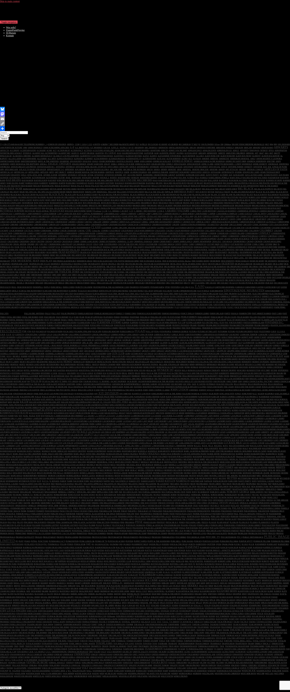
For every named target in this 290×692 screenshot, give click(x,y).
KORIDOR (173, 410)
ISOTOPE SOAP (20, 381)
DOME (149, 277)
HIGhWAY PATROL (150, 364)
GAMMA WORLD (118, 334)
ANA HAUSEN (76, 161)
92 (199, 144)
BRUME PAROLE (259, 205)
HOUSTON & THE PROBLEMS (92, 370)
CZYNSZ (268, 244)
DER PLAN (46, 261)
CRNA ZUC (216, 241)
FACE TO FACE (241, 307)
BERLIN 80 (195, 186)
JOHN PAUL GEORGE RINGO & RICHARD (232, 390)
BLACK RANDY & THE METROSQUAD (163, 194)
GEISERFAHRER (274, 337)
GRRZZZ (160, 351)
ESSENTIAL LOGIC (76, 304)
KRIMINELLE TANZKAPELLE (221, 413)
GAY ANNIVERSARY (50, 337)
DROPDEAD (150, 283)
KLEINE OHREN (32, 407)
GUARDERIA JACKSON (264, 351)
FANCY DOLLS (187, 313)
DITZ (34, 277)
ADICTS (164, 150)
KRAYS (129, 413)
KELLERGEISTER (140, 399)
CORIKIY (216, 236)
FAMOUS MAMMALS (171, 313)
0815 (267, 144)
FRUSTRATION (11, 331)
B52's (197, 178)
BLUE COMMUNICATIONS (114, 197)
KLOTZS (76, 407)
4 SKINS (104, 144)
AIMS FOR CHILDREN (235, 153)
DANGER (252, 247)
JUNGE (238, 394)
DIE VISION (167, 272)
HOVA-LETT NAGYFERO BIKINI (119, 370)
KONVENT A (125, 410)
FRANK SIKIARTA (262, 325)
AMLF (253, 158)
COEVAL (81, 230)
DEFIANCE (203, 255)
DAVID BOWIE (157, 250)
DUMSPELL (38, 287)
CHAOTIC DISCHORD (143, 219)
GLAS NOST (173, 343)
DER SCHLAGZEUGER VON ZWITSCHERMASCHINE (116, 261)
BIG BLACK (246, 188)
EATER (284, 287)
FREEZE (122, 328)
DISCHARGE (130, 275)
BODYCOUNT (39, 200)
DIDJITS (34, 266)
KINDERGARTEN (191, 402)
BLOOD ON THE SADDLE (65, 197)
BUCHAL (50, 208)
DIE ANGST (111, 266)
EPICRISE (128, 299)
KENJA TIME (165, 399)
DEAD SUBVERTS (150, 252)
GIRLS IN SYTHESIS (140, 343)
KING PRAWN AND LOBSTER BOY (52, 405)
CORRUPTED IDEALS (249, 236)
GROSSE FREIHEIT (132, 351)
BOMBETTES (125, 200)
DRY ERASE (211, 283)
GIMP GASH (35, 343)
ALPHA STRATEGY (64, 158)
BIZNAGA (219, 192)
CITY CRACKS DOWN (278, 224)
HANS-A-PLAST (274, 356)
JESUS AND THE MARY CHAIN (247, 387)
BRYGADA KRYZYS (32, 208)
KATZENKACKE (76, 399)
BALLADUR (213, 180)
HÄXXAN (49, 356)
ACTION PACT (77, 150)
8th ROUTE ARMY (127, 144)
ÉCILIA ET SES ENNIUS (88, 291)
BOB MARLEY (6, 200)
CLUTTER (169, 228)
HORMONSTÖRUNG (257, 367)
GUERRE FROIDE (37, 353)
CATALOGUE (10, 216)
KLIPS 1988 (51, 407)
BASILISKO (71, 183)
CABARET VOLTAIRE (177, 210)
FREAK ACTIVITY (64, 328)
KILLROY (142, 402)
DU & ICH (233, 283)
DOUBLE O (13, 280)
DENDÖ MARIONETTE (127, 258)
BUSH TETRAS (220, 208)
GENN (78, 340)
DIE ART (120, 266)
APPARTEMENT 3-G (55, 169)
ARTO (51, 172)
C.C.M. (105, 211)
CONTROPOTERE (178, 236)
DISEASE (215, 275)
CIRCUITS (247, 224)
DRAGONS (270, 280)
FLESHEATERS (83, 322)
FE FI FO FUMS (173, 317)
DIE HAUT (66, 269)
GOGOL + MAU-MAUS (52, 345)
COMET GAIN (40, 233)
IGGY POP (213, 373)
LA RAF (143, 418)
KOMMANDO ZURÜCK (270, 407)
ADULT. (236, 150)
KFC (254, 399)
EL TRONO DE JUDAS (159, 296)
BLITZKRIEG (12, 197)
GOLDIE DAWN (192, 345)
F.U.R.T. (230, 307)
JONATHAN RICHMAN (23, 394)
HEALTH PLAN (199, 359)
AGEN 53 (75, 153)
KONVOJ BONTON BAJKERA (144, 410)
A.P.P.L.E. (115, 147)
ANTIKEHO (154, 167)
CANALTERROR (49, 214)
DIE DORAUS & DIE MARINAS (213, 266)
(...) (45, 144)
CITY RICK (5, 228)
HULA (184, 370)
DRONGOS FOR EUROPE (123, 283)
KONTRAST (72, 410)
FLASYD (278, 320)
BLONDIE (41, 197)
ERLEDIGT (136, 302)
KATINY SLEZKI (62, 399)
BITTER (211, 192)
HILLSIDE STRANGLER (169, 364)
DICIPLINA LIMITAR (243, 264)
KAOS (162, 397)
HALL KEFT (106, 356)
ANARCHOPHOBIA (107, 161)
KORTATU (226, 410)
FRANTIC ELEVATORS (280, 325)
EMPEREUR (9, 299)
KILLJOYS (133, 402)
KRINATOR (239, 413)
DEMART (28, 258)
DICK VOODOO (13, 266)
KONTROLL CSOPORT (97, 410)
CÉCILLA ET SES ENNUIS (158, 216)
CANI (59, 214)
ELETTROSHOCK (88, 296)
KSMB (11, 416)
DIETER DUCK (33, 272)
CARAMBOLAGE (111, 214)
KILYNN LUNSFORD (156, 402)
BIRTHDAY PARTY (184, 191)
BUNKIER (171, 208)
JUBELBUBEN (157, 394)
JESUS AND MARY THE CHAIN (220, 387)
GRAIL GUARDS (123, 348)
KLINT (42, 407)
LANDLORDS (49, 418)
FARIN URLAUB (217, 313)
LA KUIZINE (276, 416)
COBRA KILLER (225, 228)
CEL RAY (198, 216)
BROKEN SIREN (139, 205)
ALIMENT (256, 156)
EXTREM (97, 307)
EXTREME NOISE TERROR (113, 307)
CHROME (14, 224)
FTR (29, 331)
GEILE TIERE (215, 337)
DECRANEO (116, 255)
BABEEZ (204, 178)
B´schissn (97, 211)
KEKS (113, 399)
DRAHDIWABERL (8, 283)
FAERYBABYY (267, 307)
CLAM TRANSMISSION (80, 228)
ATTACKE (82, 175)
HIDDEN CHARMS (108, 364)
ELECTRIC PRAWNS (228, 294)
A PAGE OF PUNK (279, 167)
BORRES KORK (221, 200)
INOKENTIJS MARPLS (9, 379)
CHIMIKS (114, 222)
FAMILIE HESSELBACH (104, 313)
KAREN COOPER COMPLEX (232, 397)
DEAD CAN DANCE (14, 252)
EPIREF (158, 299)
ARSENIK (213, 169)
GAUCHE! (36, 337)
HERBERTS (246, 362)
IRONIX (205, 379)
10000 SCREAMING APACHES (56, 147)
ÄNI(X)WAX (254, 150)
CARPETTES (156, 214)
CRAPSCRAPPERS (208, 239)
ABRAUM (238, 147)
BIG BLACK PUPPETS (263, 189)
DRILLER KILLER (104, 283)
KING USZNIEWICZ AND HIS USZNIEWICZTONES (131, 405)
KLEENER (10, 407)
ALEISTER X (119, 156)
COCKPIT (4, 230)
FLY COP (181, 322)
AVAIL (68, 178)
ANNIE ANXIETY (260, 164)
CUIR (101, 244)
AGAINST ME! (64, 153)
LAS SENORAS (108, 421)
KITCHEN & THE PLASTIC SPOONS (174, 405)
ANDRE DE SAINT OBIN (235, 161)
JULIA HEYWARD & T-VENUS (195, 394)
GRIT (81, 351)
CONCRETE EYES (176, 233)
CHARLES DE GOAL (202, 219)
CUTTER (247, 244)
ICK (104, 373)
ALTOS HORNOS (173, 158)
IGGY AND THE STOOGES (197, 373)
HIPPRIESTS (200, 364)
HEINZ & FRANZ (104, 362)
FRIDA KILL (196, 328)
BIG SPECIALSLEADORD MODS (52, 192)
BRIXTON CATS (109, 205)
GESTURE (174, 340)
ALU (190, 158)
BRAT (155, 203)
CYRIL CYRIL (258, 244)
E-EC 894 (184, 287)
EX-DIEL (161, 304)
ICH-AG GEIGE (86, 373)
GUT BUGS (148, 353)
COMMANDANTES (55, 233)
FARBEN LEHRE (202, 313)
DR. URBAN (260, 280)
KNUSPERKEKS (122, 407)
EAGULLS (209, 287)
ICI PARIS (98, 373)
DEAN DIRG (177, 252)
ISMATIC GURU (256, 379)
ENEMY (58, 299)
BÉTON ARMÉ (56, 189)
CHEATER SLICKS (275, 219)
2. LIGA (83, 144)
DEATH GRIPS (208, 252)
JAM (240, 381)
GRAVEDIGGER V (208, 348)
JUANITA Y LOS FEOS (141, 394)
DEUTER (120, 264)
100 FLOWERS (207, 144)
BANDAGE (223, 180)
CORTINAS (272, 236)
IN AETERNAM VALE (60, 376)
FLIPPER (125, 322)
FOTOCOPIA (95, 325)
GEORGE (118, 340)
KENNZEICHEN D (179, 399)
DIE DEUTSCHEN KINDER (187, 266)
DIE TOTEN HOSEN (104, 272)
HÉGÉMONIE (42, 362)
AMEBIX (205, 158)
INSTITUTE (51, 379)
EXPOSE (56, 307)
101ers (217, 144)
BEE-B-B (37, 186)
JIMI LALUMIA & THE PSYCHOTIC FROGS (58, 390)
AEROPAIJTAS (281, 150)
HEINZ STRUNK (119, 362)
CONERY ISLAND (236, 233)
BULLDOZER (117, 208)
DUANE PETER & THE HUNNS (251, 283)
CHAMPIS (23, 219)
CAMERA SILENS (266, 211)
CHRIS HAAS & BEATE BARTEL (225, 222)
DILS (261, 272)
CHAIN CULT (245, 216)
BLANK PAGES (239, 194)
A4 (129, 147)
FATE (41, 317)
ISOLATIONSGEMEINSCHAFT (277, 379)
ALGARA (200, 156)
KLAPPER (245, 405)
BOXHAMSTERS (57, 203)
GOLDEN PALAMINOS (158, 345)
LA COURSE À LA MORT (172, 416)
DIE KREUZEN (128, 269)
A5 (132, 147)
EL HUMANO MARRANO (108, 296)
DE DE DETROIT (129, 255)
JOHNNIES (193, 390)
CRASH (220, 239)
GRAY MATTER (224, 348)
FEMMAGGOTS (273, 317)
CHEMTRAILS (48, 222)
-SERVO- (70, 144)
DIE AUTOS (129, 266)
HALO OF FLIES (119, 356)
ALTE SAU (161, 158)
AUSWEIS (4, 178)
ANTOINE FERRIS (235, 167)
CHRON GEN (54, 224)
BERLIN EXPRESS (209, 186)
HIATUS (95, 364)
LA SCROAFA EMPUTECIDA (201, 418)
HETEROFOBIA (53, 364)
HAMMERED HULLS (165, 356)
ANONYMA (284, 164)
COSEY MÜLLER (17, 239)
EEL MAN (148, 291)
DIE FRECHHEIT (266, 266)
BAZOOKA (150, 183)
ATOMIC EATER (50, 175)
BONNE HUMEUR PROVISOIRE (157, 200)
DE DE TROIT (143, 255)
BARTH (62, 183)
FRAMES (201, 325)
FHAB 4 (64, 320)
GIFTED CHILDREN (8, 343)
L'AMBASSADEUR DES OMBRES (68, 416)
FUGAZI (140, 331)
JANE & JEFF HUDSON (56, 384)
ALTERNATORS (149, 158)
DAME (213, 247)
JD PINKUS (211, 384)
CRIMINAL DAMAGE (143, 241)
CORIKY (224, 236)
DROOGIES (140, 283)
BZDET (89, 211)
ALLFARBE (42, 158)
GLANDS (164, 343)
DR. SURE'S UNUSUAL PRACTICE (240, 280)
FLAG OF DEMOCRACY (237, 320)
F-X (192, 307)
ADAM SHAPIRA (142, 150)
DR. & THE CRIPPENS (114, 280)
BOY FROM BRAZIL (91, 203)
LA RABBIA (135, 418)
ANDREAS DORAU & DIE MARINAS (209, 161)
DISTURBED (26, 277)
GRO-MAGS (89, 351)
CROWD (250, 241)
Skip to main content (10, 1)
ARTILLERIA (33, 172)
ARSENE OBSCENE (200, 169)
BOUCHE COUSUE (275, 200)
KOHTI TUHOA (145, 407)
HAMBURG (150, 356)
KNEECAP (84, 407)
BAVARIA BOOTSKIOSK (135, 183)
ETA (96, 304)
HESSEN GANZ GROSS (36, 364)
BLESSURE (284, 194)
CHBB (238, 219)
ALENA (145, 156)
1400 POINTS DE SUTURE (11, 147)
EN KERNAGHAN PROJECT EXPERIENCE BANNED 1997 (87, 299)
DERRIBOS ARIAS (84, 261)
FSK (24, 331)
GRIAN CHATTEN (16, 351)
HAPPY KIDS (29, 359)
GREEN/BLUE (245, 348)
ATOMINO (62, 175)
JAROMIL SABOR (149, 384)
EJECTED (69, 294)
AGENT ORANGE (87, 153)
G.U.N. (8, 334)
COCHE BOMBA (252, 228)
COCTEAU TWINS (32, 230)
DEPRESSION (159, 258)
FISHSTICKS (171, 320)
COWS (140, 239)
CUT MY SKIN (213, 244)
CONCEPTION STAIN (158, 233)
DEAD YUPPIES (165, 252)
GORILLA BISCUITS (15, 348)
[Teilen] (145, 128)
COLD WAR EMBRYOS (144, 230)
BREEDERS (218, 203)
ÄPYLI (271, 150)
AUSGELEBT (238, 175)
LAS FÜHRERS (257, 418)
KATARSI (36, 399)
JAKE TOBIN (231, 381)
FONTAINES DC (7, 325)
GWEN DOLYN (262, 353)
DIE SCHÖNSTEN (277, 269)
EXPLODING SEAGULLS (29, 307)
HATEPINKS (120, 359)
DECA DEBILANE (63, 255)
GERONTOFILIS (147, 340)
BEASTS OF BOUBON (213, 183)
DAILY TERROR (163, 247)
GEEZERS (157, 337)
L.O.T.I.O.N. (110, 416)
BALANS (203, 180)
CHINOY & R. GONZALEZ (129, 222)
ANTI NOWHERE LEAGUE (171, 167)
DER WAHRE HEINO (200, 261)
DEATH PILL (233, 252)
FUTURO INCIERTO (244, 331)
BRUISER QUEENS (243, 205)
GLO (240, 343)
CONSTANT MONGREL (47, 236)
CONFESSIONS (251, 233)
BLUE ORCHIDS (133, 197)
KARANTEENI (204, 397)
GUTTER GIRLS (192, 353)
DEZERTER (227, 263)
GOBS (11, 345)
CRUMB (30, 244)
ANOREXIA (5, 167)
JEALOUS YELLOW (224, 384)
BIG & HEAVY (195, 189)
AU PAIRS (223, 175)
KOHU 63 (156, 407)
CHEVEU (88, 222)
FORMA (50, 325)
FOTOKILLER (107, 325)
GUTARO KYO (137, 353)
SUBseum (11, 33)
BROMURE (152, 205)
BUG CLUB (85, 208)
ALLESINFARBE (29, 158)
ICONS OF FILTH (114, 373)
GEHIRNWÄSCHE (200, 337)
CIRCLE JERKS (235, 224)
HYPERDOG (283, 370)
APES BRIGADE (11, 169)
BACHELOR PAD (249, 178)
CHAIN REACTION (260, 216)
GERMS (136, 340)
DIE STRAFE (20, 272)
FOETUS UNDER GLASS (253, 322)
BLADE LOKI (186, 194)
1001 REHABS (283, 144)
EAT (278, 287)
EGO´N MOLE (203, 291)
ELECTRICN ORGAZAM (207, 294)
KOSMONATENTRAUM (272, 410)
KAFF (2, 397)
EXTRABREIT (86, 307)
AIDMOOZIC (212, 153)
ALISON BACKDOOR (270, 156)
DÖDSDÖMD (120, 277)
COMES (30, 233)
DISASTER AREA (116, 275)
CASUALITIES (272, 214)
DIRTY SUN (93, 275)
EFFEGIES (158, 291)
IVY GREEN (73, 381)
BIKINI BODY (78, 192)
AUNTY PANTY (212, 175)
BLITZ (3, 197)
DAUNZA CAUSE (132, 250)
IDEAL (124, 373)
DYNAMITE (144, 287)
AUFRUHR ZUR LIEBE (195, 175)
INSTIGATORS (39, 379)
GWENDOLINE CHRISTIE (245, 353)
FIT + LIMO (182, 320)
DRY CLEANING (198, 283)
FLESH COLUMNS (54, 322)
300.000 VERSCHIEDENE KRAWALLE (248, 144)
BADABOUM (273, 178)
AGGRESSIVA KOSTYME (132, 153)
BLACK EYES (42, 194)
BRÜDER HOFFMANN (201, 205)
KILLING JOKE (119, 402)
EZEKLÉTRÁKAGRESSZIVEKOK (158, 307)
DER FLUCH (228, 258)
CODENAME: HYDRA (49, 230)
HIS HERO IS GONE (226, 364)
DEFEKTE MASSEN (189, 255)
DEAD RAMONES (119, 252)
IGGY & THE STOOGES (156, 373)
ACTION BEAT (63, 150)
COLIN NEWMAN (182, 230)
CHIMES (105, 222)
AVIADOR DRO (123, 178)
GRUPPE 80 (221, 351)
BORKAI (195, 200)
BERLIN (186, 186)
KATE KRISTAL (47, 399)
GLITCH (220, 343)
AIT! (256, 153)
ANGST (107, 164)
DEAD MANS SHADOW (101, 252)
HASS (92, 359)
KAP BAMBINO (191, 397)
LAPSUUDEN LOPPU (120, 418)
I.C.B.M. (54, 373)
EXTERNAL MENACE (69, 307)
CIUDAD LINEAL (17, 228)
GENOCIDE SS (87, 340)
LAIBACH (259, 416)
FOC (226, 322)
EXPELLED (257, 304)
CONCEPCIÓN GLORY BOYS (136, 233)
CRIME (76, 241)
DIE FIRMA (254, 266)
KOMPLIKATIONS (43, 410)
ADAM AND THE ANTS (124, 150)
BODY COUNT (25, 200)
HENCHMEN (181, 362)
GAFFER (42, 334)
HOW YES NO (140, 370)
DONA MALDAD (159, 277)
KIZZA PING (211, 405)
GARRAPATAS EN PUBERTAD (215, 334)
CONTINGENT (75, 236)
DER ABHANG (172, 258)
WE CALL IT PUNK (10, 103)
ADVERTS (244, 150)
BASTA (91, 183)
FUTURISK (222, 331)
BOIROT (76, 200)
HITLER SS (239, 364)
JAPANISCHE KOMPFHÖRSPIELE (126, 384)
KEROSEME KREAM (207, 399)
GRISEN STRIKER (70, 351)
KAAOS (261, 394)
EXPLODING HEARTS (9, 307)
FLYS (221, 322)
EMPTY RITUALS (23, 299)
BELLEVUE (146, 186)
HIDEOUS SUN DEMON (131, 364)
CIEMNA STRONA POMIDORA (193, 224)
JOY (96, 394)
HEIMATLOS (90, 362)
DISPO (268, 275)
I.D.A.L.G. (62, 373)
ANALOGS (86, 161)
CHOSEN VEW (188, 222)
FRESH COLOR (165, 328)
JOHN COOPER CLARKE (159, 390)
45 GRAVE (163, 144)
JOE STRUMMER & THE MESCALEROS (125, 390)
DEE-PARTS (155, 255)
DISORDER (260, 275)
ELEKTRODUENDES (55, 296)
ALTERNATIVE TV (134, 158)
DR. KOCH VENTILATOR (145, 280)
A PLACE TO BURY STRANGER (32, 169)
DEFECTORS (166, 255)
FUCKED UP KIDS (55, 331)
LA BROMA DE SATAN (140, 416)
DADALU (107, 247)
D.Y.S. (57, 247)
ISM (247, 379)
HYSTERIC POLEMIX (30, 373)
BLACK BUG (16, 194)
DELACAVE (258, 255)
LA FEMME (225, 416)
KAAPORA (269, 394)
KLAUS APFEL (256, 405)
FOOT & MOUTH (21, 325)
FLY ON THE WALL (210, 322)
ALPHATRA (79, 158)
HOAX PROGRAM (18, 367)
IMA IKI (279, 373)
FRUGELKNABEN (260, 328)
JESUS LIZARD (268, 387)
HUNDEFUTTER (253, 370)
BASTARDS (100, 183)
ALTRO (184, 158)
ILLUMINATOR (269, 373)
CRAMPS (189, 239)
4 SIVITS (96, 144)
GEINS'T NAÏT (247, 337)
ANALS (95, 161)
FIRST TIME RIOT (157, 320)
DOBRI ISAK (83, 277)
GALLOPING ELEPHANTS (79, 334)
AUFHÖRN (180, 175)
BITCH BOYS (201, 192)
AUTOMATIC (15, 178)
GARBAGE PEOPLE (162, 334)
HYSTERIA (16, 373)
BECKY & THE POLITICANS (261, 183)
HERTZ (22, 364)
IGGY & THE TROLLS (176, 373)
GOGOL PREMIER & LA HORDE (95, 345)
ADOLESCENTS (209, 150)
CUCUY (88, 244)
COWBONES (113, 239)
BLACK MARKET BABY (87, 194)
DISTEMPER (277, 275)
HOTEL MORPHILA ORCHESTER (38, 370)
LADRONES (189, 416)
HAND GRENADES (210, 356)
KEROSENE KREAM (226, 399)
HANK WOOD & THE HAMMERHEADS (235, 356)
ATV (125, 175)
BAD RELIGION (40, 180)
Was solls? (11, 27)
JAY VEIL (187, 384)
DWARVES (134, 287)
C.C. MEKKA (113, 211)
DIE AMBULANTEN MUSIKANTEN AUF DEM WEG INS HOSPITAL (77, 266)
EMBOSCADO (214, 296)
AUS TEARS (283, 175)
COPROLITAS (192, 236)
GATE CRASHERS (8, 337)
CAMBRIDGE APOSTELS (247, 211)
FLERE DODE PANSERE (35, 322)
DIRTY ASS (66, 275)
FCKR (76, 317)
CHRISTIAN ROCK (247, 222)
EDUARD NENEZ (136, 291)
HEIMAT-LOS (79, 362)
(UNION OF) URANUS (57, 144)
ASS (149, 172)
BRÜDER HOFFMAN (182, 205)
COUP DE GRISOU (81, 239)
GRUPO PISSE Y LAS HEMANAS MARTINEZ (184, 351)
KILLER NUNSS (68, 402)
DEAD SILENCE (135, 252)
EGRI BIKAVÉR (216, 291)
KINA (181, 402)
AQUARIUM (80, 169)
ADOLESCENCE (195, 150)
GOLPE (202, 345)
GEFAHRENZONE (170, 337)
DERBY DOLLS (185, 258)
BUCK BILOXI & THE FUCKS (66, 208)
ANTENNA (60, 167)
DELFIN (266, 255)
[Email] (145, 118)
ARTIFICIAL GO (20, 172)
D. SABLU (43, 247)
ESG (258, 302)
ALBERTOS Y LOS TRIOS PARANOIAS (96, 156)
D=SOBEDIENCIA (68, 247)
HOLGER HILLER (42, 367)
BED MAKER (27, 186)
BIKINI (69, 192)
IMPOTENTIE (44, 376)
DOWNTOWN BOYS (91, 280)
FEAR (81, 317)
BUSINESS (232, 208)
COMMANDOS (70, 233)
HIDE (118, 364)
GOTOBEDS (44, 348)
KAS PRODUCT (251, 397)
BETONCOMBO (70, 189)
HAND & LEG (195, 356)
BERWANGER (29, 189)
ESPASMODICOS (7, 304)
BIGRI (22, 192)
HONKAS (194, 367)
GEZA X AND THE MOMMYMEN (220, 340)
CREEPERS (24, 241)
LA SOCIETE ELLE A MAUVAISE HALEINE (30, 421)
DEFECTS (176, 255)
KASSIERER (264, 397)
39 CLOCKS (153, 144)
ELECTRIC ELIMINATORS (151, 294)
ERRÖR (188, 302)
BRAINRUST (146, 203)
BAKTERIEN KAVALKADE (187, 180)
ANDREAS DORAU (182, 161)
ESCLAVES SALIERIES (234, 302)
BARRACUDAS (32, 183)
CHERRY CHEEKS (76, 222)
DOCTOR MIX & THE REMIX (101, 277)
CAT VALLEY (94, 216)
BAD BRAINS (13, 180)
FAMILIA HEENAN (85, 313)
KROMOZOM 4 (258, 413)
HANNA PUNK (259, 356)
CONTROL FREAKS (146, 236)
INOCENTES (278, 376)
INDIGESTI (126, 376)
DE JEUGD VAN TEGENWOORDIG (237, 255)
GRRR (153, 351)
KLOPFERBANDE (64, 407)
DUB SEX (269, 283)
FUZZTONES (264, 331)
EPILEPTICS (148, 299)
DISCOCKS (160, 275)
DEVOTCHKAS (214, 264)
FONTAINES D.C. (274, 322)
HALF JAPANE (94, 356)
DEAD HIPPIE (52, 252)
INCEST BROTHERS (91, 376)
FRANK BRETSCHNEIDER (217, 325)
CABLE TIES (195, 211)
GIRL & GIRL (87, 343)
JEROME (107, 387)
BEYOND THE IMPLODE (136, 189)
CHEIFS (38, 222)
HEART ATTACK (213, 359)
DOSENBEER (247, 277)
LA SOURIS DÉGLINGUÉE (60, 421)
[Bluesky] (145, 109)
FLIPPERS (134, 322)
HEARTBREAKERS (229, 359)
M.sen (33, 57)
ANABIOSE (64, 161)
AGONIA (180, 153)
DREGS (61, 283)
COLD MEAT (114, 230)
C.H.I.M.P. (124, 211)
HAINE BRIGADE (79, 356)
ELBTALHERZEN (100, 294)
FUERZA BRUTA (127, 331)
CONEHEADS (223, 233)
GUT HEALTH (160, 353)
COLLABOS (210, 230)
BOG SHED (67, 200)
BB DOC (159, 183)
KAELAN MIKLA (282, 394)
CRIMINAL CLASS (125, 241)
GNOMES (4, 345)
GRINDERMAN (37, 351)
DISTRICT (15, 277)
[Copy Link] (145, 123)
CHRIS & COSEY (203, 222)
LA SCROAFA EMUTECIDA (226, 418)
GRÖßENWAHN (117, 351)
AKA (266, 153)
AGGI (119, 153)
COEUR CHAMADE (68, 230)
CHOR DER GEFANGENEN (160, 222)
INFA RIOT (157, 376)
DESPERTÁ (55, 264)
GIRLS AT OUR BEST (103, 343)
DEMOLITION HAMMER (106, 258)
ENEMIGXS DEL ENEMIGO (43, 299)
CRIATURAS (67, 241)
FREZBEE (176, 328)
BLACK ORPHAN (137, 194)
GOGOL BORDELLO (72, 345)
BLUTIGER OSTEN (218, 197)
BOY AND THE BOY (73, 203)
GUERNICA (24, 353)
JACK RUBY (132, 381)
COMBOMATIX (19, 233)
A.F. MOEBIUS (96, 147)
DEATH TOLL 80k (268, 252)
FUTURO (231, 331)
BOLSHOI (115, 200)
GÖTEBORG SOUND (33, 345)
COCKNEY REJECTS (280, 228)
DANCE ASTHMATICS (237, 247)
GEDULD (127, 337)
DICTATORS (25, 266)
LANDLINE (37, 418)
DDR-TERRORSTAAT (248, 250)
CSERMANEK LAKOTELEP (60, 244)
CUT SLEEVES (236, 244)
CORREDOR (233, 236)
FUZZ (256, 331)
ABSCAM (248, 147)
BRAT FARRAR (175, 203)
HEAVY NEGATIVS (28, 362)
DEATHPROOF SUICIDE (250, 252)
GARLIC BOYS (177, 334)
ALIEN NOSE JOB (212, 156)
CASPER (211, 214)
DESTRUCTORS (80, 264)
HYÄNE (274, 370)
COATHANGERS (210, 228)
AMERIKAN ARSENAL (240, 158)
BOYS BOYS (106, 203)
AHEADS (202, 153)
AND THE (271, 161)
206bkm (227, 144)
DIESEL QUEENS (7, 272)
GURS (127, 353)
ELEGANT (4, 296)
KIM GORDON (172, 402)
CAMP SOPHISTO (33, 214)
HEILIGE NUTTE (55, 362)
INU (156, 379)
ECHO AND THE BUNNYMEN (55, 291)
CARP (148, 214)
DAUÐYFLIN (86, 250)
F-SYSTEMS (185, 307)
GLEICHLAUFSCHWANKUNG (192, 343)
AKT (271, 153)
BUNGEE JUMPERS (157, 208)
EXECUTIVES (190, 304)
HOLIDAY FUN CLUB (107, 367)
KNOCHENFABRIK (98, 407)
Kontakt (10, 35)
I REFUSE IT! (195, 379)
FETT (46, 320)
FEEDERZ (124, 317)
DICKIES (268, 264)
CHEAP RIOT (260, 219)
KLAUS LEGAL (270, 405)
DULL (13, 287)
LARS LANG (183, 418)
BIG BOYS (278, 189)
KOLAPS (164, 407)
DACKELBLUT (95, 247)
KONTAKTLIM (60, 410)
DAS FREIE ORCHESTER (58, 250)
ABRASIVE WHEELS (225, 147)
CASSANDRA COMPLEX (226, 214)
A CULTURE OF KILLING (103, 150)
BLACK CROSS (29, 194)
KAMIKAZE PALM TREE (104, 397)
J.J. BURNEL (104, 381)
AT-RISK (238, 172)
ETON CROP (115, 304)
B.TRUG (190, 178)
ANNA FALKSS (179, 164)
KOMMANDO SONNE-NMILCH (246, 407)
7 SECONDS (113, 144)
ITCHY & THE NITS (50, 381)
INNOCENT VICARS (263, 376)
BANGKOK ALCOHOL (238, 180)
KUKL (25, 416)
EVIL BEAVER (148, 304)
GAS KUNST (234, 334)
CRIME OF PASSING (107, 241)
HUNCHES (241, 370)
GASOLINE (263, 334)
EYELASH (139, 307)
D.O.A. (36, 247)
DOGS (137, 277)
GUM (109, 353)
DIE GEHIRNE (280, 266)
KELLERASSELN (124, 399)
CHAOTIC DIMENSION (123, 219)
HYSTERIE (45, 373)
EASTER (260, 287)
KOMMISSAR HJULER (9, 410)
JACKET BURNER (118, 381)
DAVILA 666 (169, 250)
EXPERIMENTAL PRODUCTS (275, 304)
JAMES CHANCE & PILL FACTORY (257, 381)
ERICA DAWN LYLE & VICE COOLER (251, 299)
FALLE (48, 313)
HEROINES (5, 364)
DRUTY (187, 283)
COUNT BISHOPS (47, 239)
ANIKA (114, 164)
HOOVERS (243, 367)
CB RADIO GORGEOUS (111, 216)
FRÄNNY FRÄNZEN (180, 325)
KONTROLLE (113, 410)
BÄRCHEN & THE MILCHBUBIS (99, 180)
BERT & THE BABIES (268, 186)
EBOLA (15, 291)
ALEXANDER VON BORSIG (169, 156)
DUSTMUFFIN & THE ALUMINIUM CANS (111, 287)
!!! (1, 144)
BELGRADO (134, 186)
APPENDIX (69, 169)
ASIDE (126, 172)
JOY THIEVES (125, 394)
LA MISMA (27, 418)
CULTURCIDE (151, 244)
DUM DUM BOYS (24, 287)
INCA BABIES (76, 376)
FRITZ (225, 328)
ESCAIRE (220, 302)
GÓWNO (87, 348)
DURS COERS (69, 287)
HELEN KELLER (142, 362)
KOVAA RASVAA (36, 413)
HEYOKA (81, 364)
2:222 (89, 144)
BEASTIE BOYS (180, 183)
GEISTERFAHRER (8, 340)
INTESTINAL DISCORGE (131, 379)
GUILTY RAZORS (98, 353)
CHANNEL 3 (64, 219)
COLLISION (254, 230)
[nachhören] (5, 62)
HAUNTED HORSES (141, 359)
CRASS (254, 238)
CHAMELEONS (12, 219)
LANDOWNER (61, 418)
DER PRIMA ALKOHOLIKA (64, 261)
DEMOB (91, 258)
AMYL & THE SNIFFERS (48, 161)
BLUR (186, 197)
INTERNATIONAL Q (96, 379)
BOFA (59, 200)
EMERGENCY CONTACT (250, 296)
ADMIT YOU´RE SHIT (177, 150)
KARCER (215, 397)
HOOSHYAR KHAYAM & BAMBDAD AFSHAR (218, 367)
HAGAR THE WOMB (63, 356)
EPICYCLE (138, 299)
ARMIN (164, 169)
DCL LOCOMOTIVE (226, 250)
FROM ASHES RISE (236, 328)
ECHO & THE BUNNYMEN (30, 291)
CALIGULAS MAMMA (226, 211)
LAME (19, 418)
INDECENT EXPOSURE (111, 376)
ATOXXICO (72, 175)
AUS (230, 175)
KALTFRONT (87, 397)
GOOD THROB (237, 345)
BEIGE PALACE (77, 186)
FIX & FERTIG (210, 320)
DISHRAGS (250, 275)
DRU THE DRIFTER (174, 283)
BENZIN (178, 186)
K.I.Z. (255, 394)
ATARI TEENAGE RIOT (270, 172)
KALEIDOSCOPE (27, 397)
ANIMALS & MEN (142, 164)
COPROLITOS (205, 236)
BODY (16, 200)
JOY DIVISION (108, 393)
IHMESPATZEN (236, 373)
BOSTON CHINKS (258, 200)
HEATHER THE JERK (267, 359)
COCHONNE (265, 228)
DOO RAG (236, 277)
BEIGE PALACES (92, 186)
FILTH (101, 320)
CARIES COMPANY (127, 214)
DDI (237, 250)
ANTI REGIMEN (201, 167)
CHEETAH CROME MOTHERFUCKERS (17, 222)
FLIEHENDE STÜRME (109, 322)
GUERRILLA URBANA (55, 353)
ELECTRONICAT (276, 294)
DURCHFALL (56, 287)
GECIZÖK (118, 337)
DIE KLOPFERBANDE (112, 269)
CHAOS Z (92, 219)
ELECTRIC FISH (171, 294)
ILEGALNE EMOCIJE (253, 373)
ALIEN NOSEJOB (227, 156)
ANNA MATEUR (194, 164)
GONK (228, 345)
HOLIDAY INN (124, 367)
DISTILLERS (5, 277)
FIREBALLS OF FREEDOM (137, 320)
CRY (37, 244)
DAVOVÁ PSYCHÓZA (184, 250)
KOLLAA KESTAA (177, 407)
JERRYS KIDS (117, 387)
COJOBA (105, 230)
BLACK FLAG (56, 194)
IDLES (137, 373)
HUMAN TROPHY (228, 370)
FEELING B (145, 317)
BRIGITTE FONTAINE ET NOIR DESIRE (71, 205)
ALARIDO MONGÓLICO (42, 156)
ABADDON (139, 147)
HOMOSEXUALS (163, 367)
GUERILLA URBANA (9, 353)
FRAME (193, 325)
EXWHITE (130, 307)
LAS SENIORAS (95, 421)
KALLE (38, 397)
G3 (13, 334)
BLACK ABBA (269, 192)
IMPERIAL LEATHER (29, 376)
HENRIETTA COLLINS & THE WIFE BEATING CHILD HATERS (214, 362)
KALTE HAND (75, 397)
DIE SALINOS (263, 269)
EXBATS (179, 304)
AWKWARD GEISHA (148, 178)
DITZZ (40, 277)
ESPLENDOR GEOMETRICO (55, 304)
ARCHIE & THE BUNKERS (134, 169)
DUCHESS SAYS (281, 283)
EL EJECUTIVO (16, 296)
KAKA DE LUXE (12, 397)
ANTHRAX (70, 167)
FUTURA (193, 331)
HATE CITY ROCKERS (104, 359)
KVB (38, 416)
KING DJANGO (228, 402)
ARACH (89, 169)
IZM (81, 381)
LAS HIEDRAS (270, 418)
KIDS (10, 402)
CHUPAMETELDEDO (117, 224)
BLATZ (250, 194)
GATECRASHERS (23, 337)
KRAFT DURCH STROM (79, 413)
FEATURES (108, 317)
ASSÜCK (206, 172)
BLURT (193, 197)
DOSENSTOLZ (260, 277)
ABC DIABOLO (151, 147)
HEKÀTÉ (130, 362)
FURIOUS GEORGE (180, 331)
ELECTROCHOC (244, 294)
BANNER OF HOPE (274, 180)
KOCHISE (134, 407)
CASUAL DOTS (259, 214)
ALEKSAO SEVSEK (133, 156)
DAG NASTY (138, 247)
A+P (72, 147)
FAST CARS (277, 313)
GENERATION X (49, 340)
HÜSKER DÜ (165, 370)
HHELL (88, 364)
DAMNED (222, 246)
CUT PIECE (225, 244)
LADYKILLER (201, 416)
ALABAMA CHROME (21, 156)
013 (137, 144)
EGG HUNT (168, 291)
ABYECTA (4, 150)
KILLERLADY (54, 402)
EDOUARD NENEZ (120, 291)
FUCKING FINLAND (83, 331)
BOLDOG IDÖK (86, 200)
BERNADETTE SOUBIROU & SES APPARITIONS (238, 186)
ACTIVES (88, 150)
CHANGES (53, 219)
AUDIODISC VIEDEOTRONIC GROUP (159, 175)
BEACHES (168, 183)
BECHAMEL (228, 183)
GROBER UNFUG (102, 351)
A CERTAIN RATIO (28, 150)
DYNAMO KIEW (157, 287)
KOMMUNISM (26, 410)
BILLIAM (112, 192)
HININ (192, 364)
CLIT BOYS (151, 228)
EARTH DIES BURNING (224, 287)
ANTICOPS (124, 167)
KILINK (16, 402)
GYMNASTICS (276, 353)
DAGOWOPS (150, 247)
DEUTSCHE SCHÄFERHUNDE (156, 264)
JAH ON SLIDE (219, 381)
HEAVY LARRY (12, 362)
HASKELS (84, 359)
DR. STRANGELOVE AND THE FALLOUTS (206, 280)
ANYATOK (257, 167)
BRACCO (116, 203)
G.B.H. (273, 331)
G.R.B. (2, 334)
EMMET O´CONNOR (271, 296)
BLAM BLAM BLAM (201, 194)
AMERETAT (224, 158)
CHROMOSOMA (26, 224)
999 (275, 144)
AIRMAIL (250, 153)
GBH (112, 337)
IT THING (63, 381)
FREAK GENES (89, 328)
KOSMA (235, 410)
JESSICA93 (128, 387)
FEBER (117, 317)
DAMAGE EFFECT (202, 247)
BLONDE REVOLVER (27, 197)
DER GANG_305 (241, 258)
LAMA (285, 416)
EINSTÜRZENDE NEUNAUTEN (50, 294)
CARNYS (141, 214)
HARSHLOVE (74, 359)
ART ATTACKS (231, 169)
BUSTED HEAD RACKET (270, 208)
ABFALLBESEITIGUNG (179, 147)
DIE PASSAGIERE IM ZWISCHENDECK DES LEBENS (234, 269)
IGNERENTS (224, 373)
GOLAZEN (143, 345)
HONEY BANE (177, 367)
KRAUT (122, 413)
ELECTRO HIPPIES (260, 294)
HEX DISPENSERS (68, 364)
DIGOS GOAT (253, 272)
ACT (55, 150)
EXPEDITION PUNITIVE (241, 304)
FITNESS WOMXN (195, 320)
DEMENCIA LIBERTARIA (54, 258)
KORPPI (190, 410)
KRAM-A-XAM (97, 413)
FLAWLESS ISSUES (16, 322)
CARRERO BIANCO (171, 214)
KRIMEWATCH (171, 413)
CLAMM (65, 228)
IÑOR (22, 379)
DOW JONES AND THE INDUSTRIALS (65, 280)
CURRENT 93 (200, 244)
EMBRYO (235, 296)
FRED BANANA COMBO (107, 328)
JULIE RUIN (213, 394)
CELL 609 (188, 216)
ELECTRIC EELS (132, 294)
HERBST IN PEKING (260, 362)
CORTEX (263, 236)
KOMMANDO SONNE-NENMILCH (217, 407)
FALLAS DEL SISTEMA (34, 313)
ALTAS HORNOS (100, 158)
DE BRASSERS (35, 255)
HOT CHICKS (17, 370)
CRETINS (40, 241)
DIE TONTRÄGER (87, 272)
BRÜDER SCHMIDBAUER (223, 205)
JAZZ (194, 384)
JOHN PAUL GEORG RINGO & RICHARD (268, 390)
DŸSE (167, 287)
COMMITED (101, 233)
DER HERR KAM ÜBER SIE (260, 258)
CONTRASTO (122, 236)
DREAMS (39, 283)
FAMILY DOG (130, 313)
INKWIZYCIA (236, 376)
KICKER (270, 399)
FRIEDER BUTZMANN (212, 328)
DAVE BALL (145, 250)
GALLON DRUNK (60, 334)
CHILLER (97, 222)
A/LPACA (123, 147)
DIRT (28, 275)
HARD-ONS (48, 359)
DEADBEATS (276, 250)
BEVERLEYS (119, 189)
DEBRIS (45, 255)
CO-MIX (198, 228)
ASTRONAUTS (227, 172)
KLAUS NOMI (283, 405)
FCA (71, 317)
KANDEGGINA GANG (124, 397)
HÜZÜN (177, 370)
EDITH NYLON (105, 291)
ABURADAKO (267, 147)
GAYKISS (90, 337)
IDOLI (143, 373)
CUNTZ (178, 244)
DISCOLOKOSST (184, 275)
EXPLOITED (46, 307)
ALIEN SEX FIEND (243, 156)
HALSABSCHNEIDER (135, 356)
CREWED (57, 241)
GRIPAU (48, 351)
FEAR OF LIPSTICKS (94, 317)
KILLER (24, 402)
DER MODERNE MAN (25, 260)
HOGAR (30, 367)
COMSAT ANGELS (115, 233)
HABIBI (24, 356)
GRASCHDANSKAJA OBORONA (158, 348)
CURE (191, 244)
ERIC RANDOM (35, 302)
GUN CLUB (118, 353)
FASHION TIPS (245, 313)
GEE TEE (136, 337)
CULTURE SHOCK (166, 244)
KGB (258, 399)
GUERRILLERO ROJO (74, 353)
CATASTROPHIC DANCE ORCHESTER (33, 216)
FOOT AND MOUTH (37, 325)
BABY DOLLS (236, 178)
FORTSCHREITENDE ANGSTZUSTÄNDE (71, 325)
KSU (16, 416)
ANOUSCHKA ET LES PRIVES (23, 167)
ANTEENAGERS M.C (46, 167)
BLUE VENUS (147, 197)
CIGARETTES (213, 224)
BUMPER (144, 208)
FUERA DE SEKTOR (110, 331)
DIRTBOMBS (36, 275)
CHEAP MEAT (248, 219)
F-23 (177, 307)
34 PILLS (143, 144)
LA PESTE (90, 418)
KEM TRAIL (153, 399)
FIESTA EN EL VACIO (83, 320)
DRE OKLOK (70, 283)
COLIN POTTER (197, 230)
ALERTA (153, 156)
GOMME (210, 345)
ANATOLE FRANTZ (124, 161)
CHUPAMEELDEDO (99, 224)
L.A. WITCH (100, 416)
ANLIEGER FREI (158, 164)
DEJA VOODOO (215, 255)
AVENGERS (87, 178)
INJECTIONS (223, 376)
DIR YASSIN (103, 275)
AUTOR (61, 178)
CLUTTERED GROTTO (184, 228)
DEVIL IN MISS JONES (191, 264)
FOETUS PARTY (236, 322)
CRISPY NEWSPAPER (202, 241)
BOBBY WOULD (281, 197)
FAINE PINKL (280, 307)
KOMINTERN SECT (193, 407)
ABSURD (256, 147)
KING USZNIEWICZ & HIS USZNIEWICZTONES (88, 405)
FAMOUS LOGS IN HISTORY (149, 313)
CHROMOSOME (41, 224)
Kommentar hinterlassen (48, 57)
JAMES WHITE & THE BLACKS (31, 384)
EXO (228, 304)
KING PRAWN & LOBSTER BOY (23, 405)
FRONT (249, 328)
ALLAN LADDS (14, 158)
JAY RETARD (176, 384)
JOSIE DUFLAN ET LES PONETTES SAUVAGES (53, 394)
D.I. (12, 247)
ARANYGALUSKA (101, 169)
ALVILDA (197, 158)
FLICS (93, 322)
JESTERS (138, 387)
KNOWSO (111, 407)
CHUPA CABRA (83, 224)
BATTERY (109, 183)
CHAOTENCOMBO (104, 219)
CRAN (197, 239)
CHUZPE (175, 224)
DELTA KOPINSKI (15, 258)
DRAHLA (20, 283)
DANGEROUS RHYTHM (266, 247)
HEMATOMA (169, 362)
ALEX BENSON (188, 156)
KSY (21, 416)
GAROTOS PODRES (193, 334)
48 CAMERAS (185, 144)
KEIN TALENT (104, 399)
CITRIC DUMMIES (260, 224)
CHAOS (73, 219)
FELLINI (253, 317)
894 (271, 144)
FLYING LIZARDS (193, 322)
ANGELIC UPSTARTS (59, 164)
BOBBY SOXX (267, 197)
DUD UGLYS (5, 287)
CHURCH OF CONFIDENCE (139, 224)
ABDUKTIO (163, 147)
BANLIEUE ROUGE (256, 180)
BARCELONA (12, 183)
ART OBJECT (60, 172)
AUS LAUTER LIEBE (254, 175)
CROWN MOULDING (272, 241)
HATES (129, 359)
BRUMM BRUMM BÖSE (278, 205)
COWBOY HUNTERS (128, 239)
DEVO (204, 264)
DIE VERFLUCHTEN (153, 272)
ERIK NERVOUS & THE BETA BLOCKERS (113, 302)
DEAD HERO (40, 252)
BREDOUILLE (207, 203)
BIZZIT (227, 192)
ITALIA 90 (36, 381)
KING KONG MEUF (275, 402)
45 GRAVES (173, 144)
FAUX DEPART (62, 317)
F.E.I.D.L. (203, 307)
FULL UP (150, 331)
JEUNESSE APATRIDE (9, 390)
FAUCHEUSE (49, 317)
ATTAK (90, 175)
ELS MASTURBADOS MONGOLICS (134, 296)
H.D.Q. (9, 356)
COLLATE (219, 230)
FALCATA (4, 313)
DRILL (93, 283)
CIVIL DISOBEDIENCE (35, 228)
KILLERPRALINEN (83, 402)
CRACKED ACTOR (177, 239)
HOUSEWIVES (72, 370)
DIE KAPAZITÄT (95, 269)
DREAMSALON (50, 283)
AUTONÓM (26, 178)
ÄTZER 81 (27, 153)
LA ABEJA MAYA (123, 416)
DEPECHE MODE (145, 258)
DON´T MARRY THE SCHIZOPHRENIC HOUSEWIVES (202, 277)
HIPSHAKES (211, 364)
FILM (95, 320)
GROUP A (146, 351)
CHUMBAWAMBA (68, 224)
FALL (16, 312)
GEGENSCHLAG (185, 337)
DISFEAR (223, 275)
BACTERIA (262, 178)
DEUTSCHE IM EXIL (134, 264)
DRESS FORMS (83, 283)
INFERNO (167, 376)
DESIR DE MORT (257, 261)
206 (222, 144)
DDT (260, 250)
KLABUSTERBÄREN (229, 404)
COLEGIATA (160, 230)
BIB (187, 189)
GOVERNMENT (56, 348)
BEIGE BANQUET (62, 186)
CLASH (96, 227)
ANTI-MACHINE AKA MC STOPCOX (91, 167)
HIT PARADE (280, 364)
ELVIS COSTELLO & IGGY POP (183, 296)
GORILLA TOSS (31, 348)
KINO (155, 405)
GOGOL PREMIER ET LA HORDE (123, 345)
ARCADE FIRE (116, 169)
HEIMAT (68, 361)
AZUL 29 (166, 178)
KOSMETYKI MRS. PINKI (250, 410)
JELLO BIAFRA (240, 384)
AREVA (150, 169)
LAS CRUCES (244, 418)
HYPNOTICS (5, 373)
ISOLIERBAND (6, 381)
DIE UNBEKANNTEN (134, 272)
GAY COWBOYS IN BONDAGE (73, 337)
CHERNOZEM (61, 222)
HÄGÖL (31, 356)
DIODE (23, 275)
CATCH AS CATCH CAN (60, 216)
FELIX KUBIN (243, 317)
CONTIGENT (63, 236)
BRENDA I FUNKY (232, 203)
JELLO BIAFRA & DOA (257, 384)
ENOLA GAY (118, 299)
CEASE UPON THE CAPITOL (133, 216)
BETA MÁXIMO (42, 189)
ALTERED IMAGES (116, 158)
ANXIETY (248, 167)
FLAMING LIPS (267, 320)
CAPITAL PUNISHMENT (92, 214)
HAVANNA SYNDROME (160, 359)
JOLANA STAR (6, 394)
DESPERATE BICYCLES (39, 264)
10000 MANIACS (35, 147)
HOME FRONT (149, 367)
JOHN (145, 390)
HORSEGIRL (5, 370)
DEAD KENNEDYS (68, 252)
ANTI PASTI (188, 167)
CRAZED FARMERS (276, 239)
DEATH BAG (195, 252)
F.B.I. (196, 307)
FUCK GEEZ (68, 331)
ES (214, 302)
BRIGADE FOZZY (45, 205)
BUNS (178, 208)
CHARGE (157, 219)
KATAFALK (26, 399)
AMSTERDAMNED (29, 161)
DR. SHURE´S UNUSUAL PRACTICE (171, 280)
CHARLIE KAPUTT (220, 219)
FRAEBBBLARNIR (163, 325)
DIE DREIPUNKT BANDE (237, 266)
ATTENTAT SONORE (113, 175)
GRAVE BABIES (193, 348)
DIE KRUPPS (140, 269)
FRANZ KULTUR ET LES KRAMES (15, 328)
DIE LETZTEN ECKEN (156, 269)
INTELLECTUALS (64, 379)
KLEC (2, 407)
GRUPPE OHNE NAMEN (237, 351)
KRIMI (181, 413)
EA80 (200, 286)
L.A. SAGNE (89, 416)
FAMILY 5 (119, 313)
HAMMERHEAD (182, 356)
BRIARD (260, 203)
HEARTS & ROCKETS (247, 359)
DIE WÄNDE (178, 272)
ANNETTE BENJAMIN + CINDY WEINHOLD (233, 164)
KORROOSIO (216, 410)
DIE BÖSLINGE (156, 266)
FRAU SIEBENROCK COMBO (43, 328)
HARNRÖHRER (61, 359)
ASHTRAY (109, 172)
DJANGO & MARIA (69, 277)
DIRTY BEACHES (79, 275)
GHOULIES (255, 340)
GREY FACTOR (258, 348)
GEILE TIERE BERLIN (230, 337)
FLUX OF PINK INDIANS (166, 322)
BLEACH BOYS (260, 194)
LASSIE (119, 421)
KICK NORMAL (281, 399)
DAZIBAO (212, 250)
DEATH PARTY (221, 252)
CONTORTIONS (89, 236)
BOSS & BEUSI (243, 200)
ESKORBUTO (267, 302)
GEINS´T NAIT (260, 337)
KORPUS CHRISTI (202, 410)
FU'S (33, 331)
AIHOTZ (221, 153)
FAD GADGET (254, 307)
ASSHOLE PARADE (160, 172)
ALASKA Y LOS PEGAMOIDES (66, 156)
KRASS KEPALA (111, 413)
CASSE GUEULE (245, 214)
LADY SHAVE (213, 416)
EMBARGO (202, 296)
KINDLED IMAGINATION (210, 402)
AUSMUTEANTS (270, 175)
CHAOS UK (82, 219)
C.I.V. (131, 211)
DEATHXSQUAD (21, 255)
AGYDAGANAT (191, 153)
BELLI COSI (156, 186)
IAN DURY (71, 373)
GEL (18, 340)
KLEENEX (19, 407)
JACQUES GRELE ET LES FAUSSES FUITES (194, 381)
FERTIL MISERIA (16, 320)
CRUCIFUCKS (6, 244)
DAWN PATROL (201, 250)
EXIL (210, 304)
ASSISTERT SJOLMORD (179, 172)
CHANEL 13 (43, 219)
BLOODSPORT (82, 197)
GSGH (250, 351)
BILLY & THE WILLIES (154, 192)
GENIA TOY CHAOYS (65, 340)
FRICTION (186, 328)
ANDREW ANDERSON (256, 161)
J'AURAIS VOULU (90, 381)
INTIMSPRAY (148, 379)
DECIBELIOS (92, 255)
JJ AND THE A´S (100, 390)
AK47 (261, 153)
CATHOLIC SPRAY (80, 216)
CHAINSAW (274, 216)
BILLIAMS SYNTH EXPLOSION (130, 192)
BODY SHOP (50, 200)
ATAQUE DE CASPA (250, 172)
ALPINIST (88, 158)
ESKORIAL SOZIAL (281, 302)
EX (156, 304)
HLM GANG (5, 367)
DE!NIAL (267, 250)
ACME (49, 150)
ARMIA (156, 169)
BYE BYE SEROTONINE (75, 211)
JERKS (100, 387)
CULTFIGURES (110, 244)
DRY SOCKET (223, 283)
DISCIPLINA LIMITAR (145, 275)
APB (2, 169)
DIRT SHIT (56, 275)
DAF (129, 246)
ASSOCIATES (196, 172)
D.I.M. (17, 247)
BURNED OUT (188, 208)
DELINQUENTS (277, 255)
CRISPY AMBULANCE (182, 241)
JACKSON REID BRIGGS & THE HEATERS (156, 381)
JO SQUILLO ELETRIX (84, 394)
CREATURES (13, 241)
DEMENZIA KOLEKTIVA (76, 258)
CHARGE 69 (167, 219)
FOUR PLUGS (119, 325)
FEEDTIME (134, 317)
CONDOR (212, 233)
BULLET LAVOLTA (131, 208)
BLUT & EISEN (203, 197)
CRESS (33, 241)
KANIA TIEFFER (153, 397)
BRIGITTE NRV (95, 205)
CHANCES (33, 219)
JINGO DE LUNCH (85, 390)
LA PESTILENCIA (103, 418)
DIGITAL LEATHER (238, 272)
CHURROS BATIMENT (161, 224)
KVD (43, 416)
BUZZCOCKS (57, 210)
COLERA (170, 230)
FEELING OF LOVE (158, 317)
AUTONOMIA (52, 178)
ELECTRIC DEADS (116, 294)
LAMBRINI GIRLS (8, 418)
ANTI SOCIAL (214, 167)
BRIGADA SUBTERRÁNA (27, 205)
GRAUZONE (179, 348)
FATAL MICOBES (13, 317)
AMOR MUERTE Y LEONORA (269, 158)
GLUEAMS (281, 343)
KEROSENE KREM (243, 399)
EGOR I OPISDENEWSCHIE (185, 291)
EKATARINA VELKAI (83, 294)
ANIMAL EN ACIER (125, 164)
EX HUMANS (202, 304)
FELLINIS (261, 317)
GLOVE (272, 343)
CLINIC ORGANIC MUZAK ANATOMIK (129, 228)
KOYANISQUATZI (61, 413)
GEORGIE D (127, 340)
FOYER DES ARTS (147, 325)
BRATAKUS (163, 203)
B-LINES (174, 178)
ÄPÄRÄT (264, 150)
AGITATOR (148, 153)
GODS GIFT (19, 345)
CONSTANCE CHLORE (26, 236)
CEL (171, 216)
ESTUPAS (89, 304)
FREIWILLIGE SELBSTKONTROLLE (142, 328)
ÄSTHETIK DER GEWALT (11, 153)
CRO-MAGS (227, 241)
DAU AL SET (74, 250)
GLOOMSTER (249, 343)
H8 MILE (16, 356)
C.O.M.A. (160, 211)
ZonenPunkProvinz (15, 30)
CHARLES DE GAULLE (183, 219)
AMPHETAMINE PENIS (10, 161)
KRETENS (160, 413)
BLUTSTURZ (233, 197)
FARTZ (227, 313)
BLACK (259, 192)
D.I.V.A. (23, 247)
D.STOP (51, 247)
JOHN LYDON (179, 389)
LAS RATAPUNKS (80, 421)
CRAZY (3, 241)
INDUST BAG (147, 376)
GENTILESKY (100, 340)
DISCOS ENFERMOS (201, 275)
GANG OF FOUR (146, 334)
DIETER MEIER (47, 272)
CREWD (48, 241)
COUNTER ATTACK (64, 239)
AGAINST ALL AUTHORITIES (45, 153)
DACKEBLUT (83, 247)
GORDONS (258, 345)
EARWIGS (239, 287)
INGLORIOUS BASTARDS (193, 376)
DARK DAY (14, 250)
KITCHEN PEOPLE (198, 405)
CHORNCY (177, 222)
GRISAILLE (57, 351)
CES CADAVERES (227, 216)
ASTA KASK (215, 172)
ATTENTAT (99, 175)
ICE (78, 373)
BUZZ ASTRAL (42, 211)
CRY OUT (43, 244)
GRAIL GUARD (109, 348)
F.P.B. (224, 307)
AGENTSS (99, 153)
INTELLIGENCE (80, 379)
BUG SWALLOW (103, 208)
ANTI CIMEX (113, 167)
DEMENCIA (37, 258)
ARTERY (242, 169)
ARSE (179, 169)
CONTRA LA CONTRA (106, 236)
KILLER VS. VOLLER (101, 402)
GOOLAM (248, 345)
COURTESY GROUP (98, 239)
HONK (187, 367)
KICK (263, 399)
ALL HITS (51, 158)
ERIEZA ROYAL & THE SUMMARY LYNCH (61, 302)
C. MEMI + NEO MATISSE (145, 211)
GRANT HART (137, 348)
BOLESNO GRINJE (102, 200)
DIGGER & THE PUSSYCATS (217, 272)
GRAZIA (235, 348)
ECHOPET (73, 291)
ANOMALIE (273, 164)
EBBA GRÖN (5, 291)
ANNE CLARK (207, 164)
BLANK (229, 194)
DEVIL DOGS (175, 264)
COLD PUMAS (127, 230)
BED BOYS (16, 186)
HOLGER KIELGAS (89, 367)
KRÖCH (248, 413)
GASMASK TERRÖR (249, 334)
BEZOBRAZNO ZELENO (157, 189)
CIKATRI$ (223, 224)
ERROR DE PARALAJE (202, 302)
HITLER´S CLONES (253, 364)
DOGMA (130, 277)
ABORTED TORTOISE (206, 147)
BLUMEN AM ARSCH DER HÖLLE (168, 197)
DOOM (229, 277)
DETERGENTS (94, 264)
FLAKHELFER (254, 320)
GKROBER (154, 343)
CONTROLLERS (163, 236)
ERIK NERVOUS (87, 302)
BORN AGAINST (206, 200)
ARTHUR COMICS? (255, 169)
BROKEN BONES (124, 205)
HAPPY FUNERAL (16, 359)
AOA (265, 167)
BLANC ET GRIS (218, 194)
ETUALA (125, 304)
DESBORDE (215, 261)
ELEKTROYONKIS (72, 296)
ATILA (23, 175)
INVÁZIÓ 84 (163, 379)
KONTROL (82, 410)
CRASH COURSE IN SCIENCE (237, 239)
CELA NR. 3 (179, 216)
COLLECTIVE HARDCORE (236, 230)
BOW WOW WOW (41, 203)
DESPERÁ (6, 264)
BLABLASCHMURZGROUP (243, 192)
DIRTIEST (47, 275)
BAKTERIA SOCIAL (166, 180)
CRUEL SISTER (19, 244)
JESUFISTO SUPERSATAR (153, 387)
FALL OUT (55, 313)
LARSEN (157, 418)
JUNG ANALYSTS (226, 394)
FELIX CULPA (230, 317)
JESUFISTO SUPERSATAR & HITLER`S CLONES (185, 387)
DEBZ (52, 255)
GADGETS (19, 334)
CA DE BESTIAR (209, 211)
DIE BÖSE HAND (142, 266)
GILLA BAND (23, 343)
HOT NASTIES (59, 370)
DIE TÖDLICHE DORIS (66, 272)
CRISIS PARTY (165, 241)
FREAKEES (78, 328)
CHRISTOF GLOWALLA (266, 222)
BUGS (93, 208)
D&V (275, 244)
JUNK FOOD (247, 394)
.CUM (77, 144)
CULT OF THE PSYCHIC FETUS (131, 244)
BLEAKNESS (273, 194)
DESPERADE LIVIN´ (20, 264)
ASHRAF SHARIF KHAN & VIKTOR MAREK (86, 172)
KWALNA (49, 416)
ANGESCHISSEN (79, 164)
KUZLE (32, 416)
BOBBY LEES (254, 197)
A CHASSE (41, 150)
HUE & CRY (151, 370)
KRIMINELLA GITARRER (196, 413)
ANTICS (132, 167)
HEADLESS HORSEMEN (181, 359)
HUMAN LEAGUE (195, 370)
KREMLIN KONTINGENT (144, 413)
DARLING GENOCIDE (28, 250)
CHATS (232, 219)
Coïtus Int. (96, 230)
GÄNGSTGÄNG (31, 334)
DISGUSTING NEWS (236, 275)
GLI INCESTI (210, 343)
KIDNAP (3, 402)
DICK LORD (278, 264)
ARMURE (172, 169)
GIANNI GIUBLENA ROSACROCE (275, 340)
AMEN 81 (214, 158)
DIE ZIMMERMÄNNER (194, 272)
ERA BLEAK (196, 299)
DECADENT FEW (78, 255)
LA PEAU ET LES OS (77, 418)
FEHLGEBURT (203, 317)
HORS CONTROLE (275, 367)
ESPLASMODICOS (34, 304)
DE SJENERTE (271, 261)
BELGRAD (124, 186)
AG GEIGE (110, 153)
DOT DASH (277, 277)
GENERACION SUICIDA (31, 340)
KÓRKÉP (182, 410)
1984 (25, 147)
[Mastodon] (145, 114)
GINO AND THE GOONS (51, 343)
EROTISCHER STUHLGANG (172, 302)
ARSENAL (186, 169)
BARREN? (43, 183)
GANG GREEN (132, 334)
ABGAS (192, 147)
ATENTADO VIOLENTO (10, 175)
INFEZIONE (177, 376)
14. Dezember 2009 (14, 51)
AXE (160, 178)
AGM (156, 153)
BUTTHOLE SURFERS (12, 210)
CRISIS (156, 241)
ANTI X (224, 167)
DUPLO (47, 287)
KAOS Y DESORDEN (175, 397)
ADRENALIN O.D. (224, 150)
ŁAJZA (267, 416)
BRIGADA (269, 203)
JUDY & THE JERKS (173, 394)
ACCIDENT (14, 150)
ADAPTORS (155, 150)
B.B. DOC (183, 178)
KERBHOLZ (192, 399)
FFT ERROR (55, 320)
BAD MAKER (27, 180)
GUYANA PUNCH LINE (210, 353)
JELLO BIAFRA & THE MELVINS (82, 387)
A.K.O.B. (106, 147)
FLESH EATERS (70, 322)
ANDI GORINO (146, 161)
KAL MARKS (62, 397)
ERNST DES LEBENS (151, 302)
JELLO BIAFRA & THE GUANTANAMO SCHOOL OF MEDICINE (40, 387)
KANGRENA (139, 397)
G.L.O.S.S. (281, 331)
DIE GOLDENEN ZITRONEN (49, 269)
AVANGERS (76, 178)
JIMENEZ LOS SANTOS (29, 390)
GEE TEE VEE (146, 337)
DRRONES (160, 283)
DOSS (269, 277)
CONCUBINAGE (191, 233)
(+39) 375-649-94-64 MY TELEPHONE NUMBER (23, 144)
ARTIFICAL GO (6, 172)
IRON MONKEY (216, 379)
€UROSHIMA (135, 304)
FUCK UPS (96, 331)
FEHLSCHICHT (217, 317)
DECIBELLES (105, 255)
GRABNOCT (96, 348)
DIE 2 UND (43, 266)
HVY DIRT (265, 370)
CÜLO (95, 244)
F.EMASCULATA (214, 307)
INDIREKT (135, 376)
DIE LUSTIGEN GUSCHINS (199, 269)
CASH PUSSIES (200, 214)
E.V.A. (191, 287)
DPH (102, 280)
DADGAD (123, 247)
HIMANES (184, 364)
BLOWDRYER (96, 197)
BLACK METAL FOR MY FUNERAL (113, 194)
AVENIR (95, 178)
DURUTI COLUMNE (84, 287)
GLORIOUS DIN (262, 343)
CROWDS (258, 241)
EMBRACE (225, 296)
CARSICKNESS (187, 214)
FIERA (71, 320)
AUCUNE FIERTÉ (134, 175)
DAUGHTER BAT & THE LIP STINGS (108, 250)
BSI (43, 208)
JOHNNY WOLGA (206, 390)
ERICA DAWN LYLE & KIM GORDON (218, 299)
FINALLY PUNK (118, 320)
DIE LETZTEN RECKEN (177, 269)
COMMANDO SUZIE (86, 233)
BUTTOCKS (30, 211)
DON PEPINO (172, 277)
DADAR (114, 247)
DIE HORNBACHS (79, 269)
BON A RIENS (137, 200)
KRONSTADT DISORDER (276, 413)
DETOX (104, 264)
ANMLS (169, 164)
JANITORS (70, 384)
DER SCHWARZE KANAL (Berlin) (176, 261)
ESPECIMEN (20, 304)
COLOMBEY (266, 230)
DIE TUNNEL (119, 272)
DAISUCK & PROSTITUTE (182, 247)
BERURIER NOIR (11, 188)
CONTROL (133, 236)
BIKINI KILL (102, 192)
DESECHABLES (242, 261)
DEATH (186, 252)
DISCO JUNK (171, 275)
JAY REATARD (164, 384)
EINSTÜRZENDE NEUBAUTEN (244, 290)
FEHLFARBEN (189, 317)
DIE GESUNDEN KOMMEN (25, 269)
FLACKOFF (221, 320)
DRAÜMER (30, 283)
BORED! (187, 200)
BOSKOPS (232, 200)
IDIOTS (131, 373)
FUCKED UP (41, 331)
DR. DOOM (129, 280)
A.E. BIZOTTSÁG (82, 147)
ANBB (136, 161)
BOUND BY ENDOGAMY (11, 203)
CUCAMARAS (78, 244)
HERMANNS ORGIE (278, 362)
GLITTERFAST (231, 343)
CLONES (160, 228)
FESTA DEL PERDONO (34, 320)
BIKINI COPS (90, 192)
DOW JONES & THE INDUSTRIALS (34, 280)
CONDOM (203, 233)
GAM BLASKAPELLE (100, 334)
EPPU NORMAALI (169, 299)
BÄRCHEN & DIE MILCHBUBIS (70, 180)
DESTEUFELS (67, 264)
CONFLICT (264, 233)
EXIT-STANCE (219, 304)
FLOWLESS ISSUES (147, 322)
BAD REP (52, 180)
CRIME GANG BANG (89, 241)
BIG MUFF (14, 192)
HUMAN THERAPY (212, 370)
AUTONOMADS (38, 178)
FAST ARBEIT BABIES (261, 313)
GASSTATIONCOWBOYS (279, 334)
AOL (269, 167)
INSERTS (29, 379)
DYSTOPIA (175, 287)
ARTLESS (44, 172)
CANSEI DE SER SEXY (72, 214)
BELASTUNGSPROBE (109, 186)
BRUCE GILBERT (165, 205)
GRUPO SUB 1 (209, 351)
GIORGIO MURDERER (71, 343)
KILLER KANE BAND (38, 402)
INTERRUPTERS (112, 379)
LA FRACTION (248, 416)
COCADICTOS (238, 228)
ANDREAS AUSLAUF (162, 161)
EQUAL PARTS (184, 299)
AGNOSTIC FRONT (167, 153)
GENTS (110, 340)
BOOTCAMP (177, 200)
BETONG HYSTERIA (86, 189)
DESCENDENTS (228, 261)
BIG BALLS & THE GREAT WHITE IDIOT (219, 189)
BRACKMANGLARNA (130, 203)
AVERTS (113, 178)
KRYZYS (4, 416)
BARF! (22, 183)
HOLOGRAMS (136, 367)
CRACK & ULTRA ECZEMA (156, 239)
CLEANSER (106, 228)
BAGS (155, 180)
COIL (88, 230)
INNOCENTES (248, 376)
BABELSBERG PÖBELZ (218, 178)
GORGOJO (267, 345)
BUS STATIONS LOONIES (248, 208)
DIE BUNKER (170, 266)
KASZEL (17, 399)
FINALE (107, 320)
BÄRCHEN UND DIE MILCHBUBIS (133, 180)
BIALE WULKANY (177, 189)
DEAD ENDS (28, 252)
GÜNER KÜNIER (282, 351)
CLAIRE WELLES (53, 228)
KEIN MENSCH (90, 399)
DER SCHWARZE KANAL (151, 261)
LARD (150, 418)
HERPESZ (14, 364)
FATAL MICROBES (30, 317)
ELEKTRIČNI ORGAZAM (34, 296)
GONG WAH (219, 345)
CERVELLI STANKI (210, 216)
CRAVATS (263, 239)
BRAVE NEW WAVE (191, 203)
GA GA (49, 334)
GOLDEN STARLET (176, 345)
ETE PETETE (104, 304)
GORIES (276, 345)
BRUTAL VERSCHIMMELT (12, 208)
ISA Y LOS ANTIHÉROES (234, 379)
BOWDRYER (27, 203)
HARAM (39, 359)
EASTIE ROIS (270, 287)
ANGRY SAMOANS (95, 164)
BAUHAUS (119, 183)
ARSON (221, 169)
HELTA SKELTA (156, 362)
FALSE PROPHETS (69, 313)
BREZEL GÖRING (248, 203)
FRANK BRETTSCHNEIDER (241, 325)
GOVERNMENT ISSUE (73, 348)
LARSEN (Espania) (169, 418)
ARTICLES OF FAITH (275, 169)
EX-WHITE (170, 304)
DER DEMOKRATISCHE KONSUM (207, 258)
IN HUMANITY (211, 376)
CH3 (237, 216)
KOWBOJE (48, 413)
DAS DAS (43, 250)
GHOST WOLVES (242, 340)
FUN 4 (157, 331)
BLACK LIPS (70, 194)
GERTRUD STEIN (162, 340)
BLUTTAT (243, 197)
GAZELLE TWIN (102, 337)
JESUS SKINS (281, 387)
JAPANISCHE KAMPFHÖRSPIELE (97, 384)
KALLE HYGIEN (49, 397)
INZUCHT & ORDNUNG (179, 379)
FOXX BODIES (132, 325)
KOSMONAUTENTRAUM (14, 413)
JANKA (79, 384)
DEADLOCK (85, 252)
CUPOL (185, 244)
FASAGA (234, 313)
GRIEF (27, 351)
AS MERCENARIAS (138, 172)
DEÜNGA (112, 264)
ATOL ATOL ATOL (35, 175)
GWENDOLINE (226, 353)
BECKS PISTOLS (241, 183)
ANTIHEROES (143, 167)
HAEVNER (40, 356)
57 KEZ (194, 144)
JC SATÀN (201, 384)
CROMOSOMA (239, 241)
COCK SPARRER (16, 230)
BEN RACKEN (168, 186)
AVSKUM (135, 178)
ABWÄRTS (281, 147)
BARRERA (53, 183)
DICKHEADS (258, 264)
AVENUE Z (104, 178)
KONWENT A (163, 410)
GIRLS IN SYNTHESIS (122, 343)
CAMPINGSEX (19, 214)
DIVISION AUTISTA (52, 277)
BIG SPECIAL (31, 192)
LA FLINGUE (236, 416)
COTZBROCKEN (32, 239)
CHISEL (144, 222)
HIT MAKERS (268, 364)
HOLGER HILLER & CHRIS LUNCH (65, 367)
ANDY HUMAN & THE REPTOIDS (24, 164)
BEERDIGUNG (48, 186)
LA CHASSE (156, 416)
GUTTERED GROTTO (175, 353)
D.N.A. (29, 247)
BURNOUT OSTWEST (204, 208)
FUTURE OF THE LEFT (207, 331)
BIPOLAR (169, 192)
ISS (28, 381)
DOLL (142, 277)
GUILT (87, 353)
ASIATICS (119, 172)
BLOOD (50, 197)
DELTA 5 (3, 258)
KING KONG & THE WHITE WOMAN (251, 402)
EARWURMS (250, 287)
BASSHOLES (81, 183)
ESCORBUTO (250, 302)
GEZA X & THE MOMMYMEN (193, 340)
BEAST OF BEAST (195, 183)
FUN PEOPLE (165, 331)
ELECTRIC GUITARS (188, 294)
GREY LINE (271, 348)
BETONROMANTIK (104, 189)
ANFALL (43, 164)
